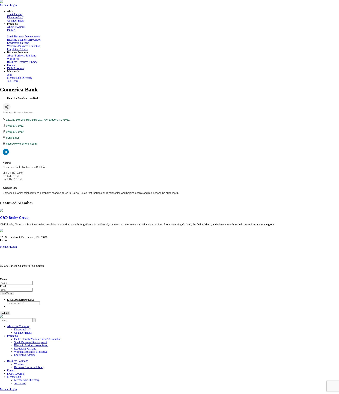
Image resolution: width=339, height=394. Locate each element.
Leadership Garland (18, 42)
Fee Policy (24, 259)
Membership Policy (43, 259)
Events (11, 65)
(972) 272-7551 (17, 240)
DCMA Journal (15, 68)
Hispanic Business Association (24, 39)
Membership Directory (19, 77)
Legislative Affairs (17, 49)
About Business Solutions (21, 55)
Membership (14, 376)
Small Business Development (23, 36)
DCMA (11, 30)
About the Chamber (18, 326)
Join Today (7, 293)
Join (9, 74)
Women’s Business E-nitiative (23, 45)
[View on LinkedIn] (6, 154)
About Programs (16, 26)
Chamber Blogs (16, 20)
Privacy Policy (8, 259)
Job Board (13, 80)
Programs (12, 335)
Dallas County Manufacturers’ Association (37, 339)
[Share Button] (7, 107)
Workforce (13, 58)
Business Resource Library (22, 61)
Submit (5, 313)
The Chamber (14, 14)
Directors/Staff (15, 17)
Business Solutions (17, 360)
